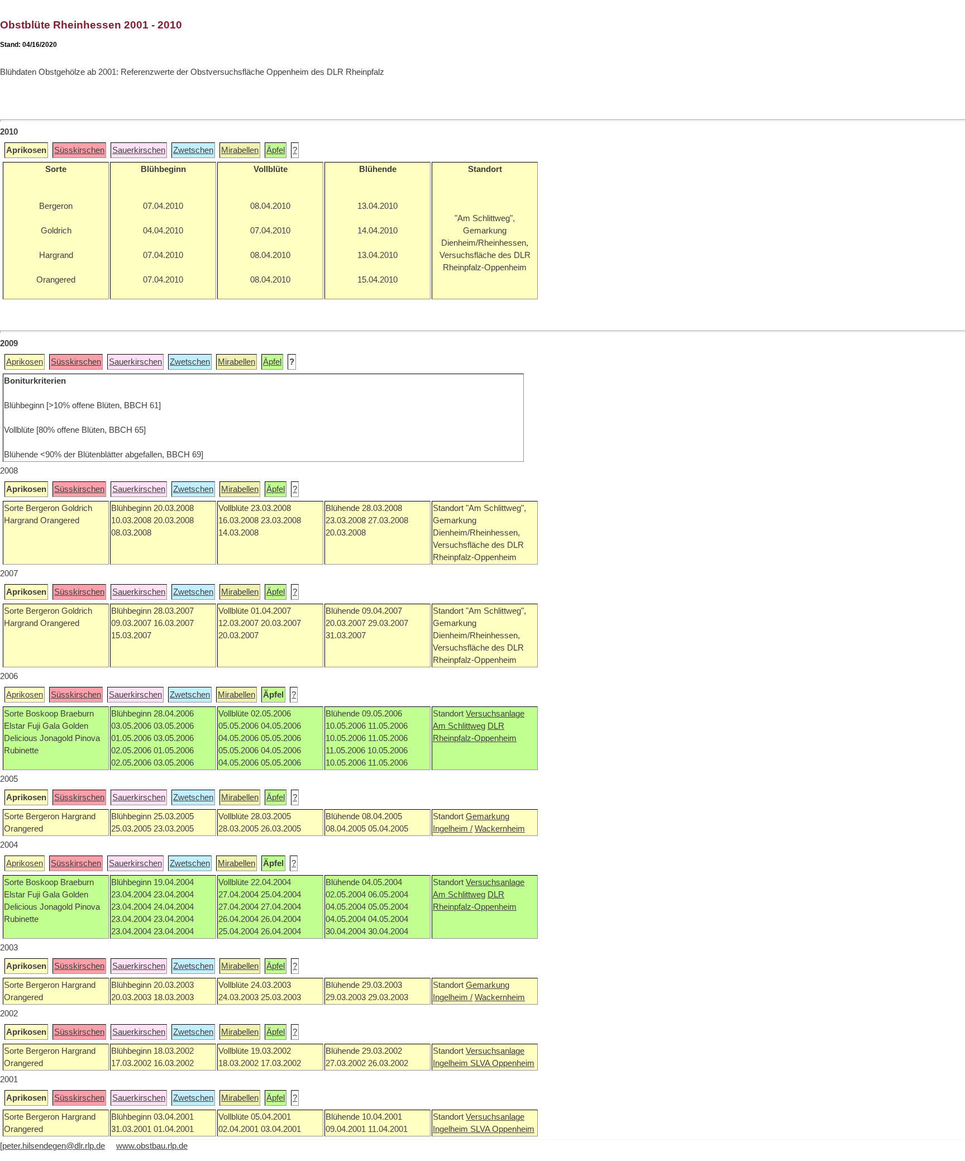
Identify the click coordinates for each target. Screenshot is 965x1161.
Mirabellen (240, 150)
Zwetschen (193, 150)
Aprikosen (24, 361)
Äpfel (275, 150)
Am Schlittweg (459, 726)
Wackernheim (500, 828)
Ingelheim (451, 1063)
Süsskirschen (79, 150)
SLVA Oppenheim (502, 1063)
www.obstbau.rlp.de (152, 1145)
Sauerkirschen (138, 150)
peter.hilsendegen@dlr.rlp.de (53, 1145)
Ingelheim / (452, 828)
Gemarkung (487, 816)
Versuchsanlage (495, 713)
